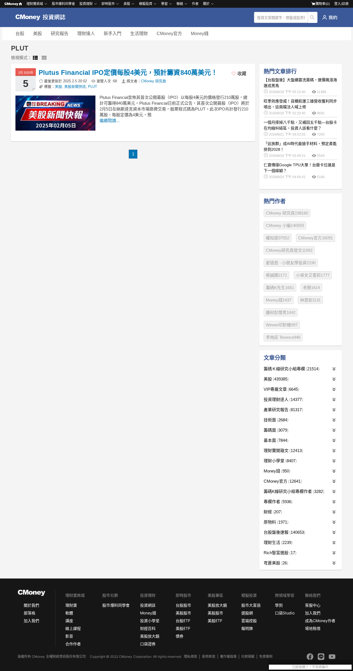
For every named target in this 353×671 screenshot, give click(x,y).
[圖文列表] (35, 58)
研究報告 (59, 33)
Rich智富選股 (279, 552)
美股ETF (183, 628)
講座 (69, 620)
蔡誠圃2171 (276, 275)
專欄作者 (277, 501)
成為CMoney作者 (320, 620)
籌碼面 (275, 430)
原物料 (275, 522)
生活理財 (139, 33)
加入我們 (31, 620)
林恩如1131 (310, 300)
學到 (279, 605)
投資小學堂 (149, 620)
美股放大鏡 (149, 636)
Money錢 (199, 33)
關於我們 (31, 605)
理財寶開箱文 (283, 450)
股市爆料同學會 (63, 4)
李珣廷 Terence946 (283, 337)
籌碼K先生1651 (280, 287)
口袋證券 (148, 643)
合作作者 (73, 643)
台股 (19, 33)
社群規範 (248, 656)
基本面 (275, 440)
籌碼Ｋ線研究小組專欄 (291, 368)
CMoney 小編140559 (285, 225)
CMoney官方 (169, 33)
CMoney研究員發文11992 (289, 250)
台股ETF (183, 620)
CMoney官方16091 (315, 238)
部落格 (29, 613)
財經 (272, 511)
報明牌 (247, 628)
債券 (179, 636)
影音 (69, 636)
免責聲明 (265, 656)
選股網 (247, 613)
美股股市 (183, 613)
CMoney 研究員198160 (287, 213)
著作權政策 (228, 656)
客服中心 (312, 605)
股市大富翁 (251, 605)
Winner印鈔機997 (282, 325)
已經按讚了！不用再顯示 (310, 667)
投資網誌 (148, 605)
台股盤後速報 (284, 532)
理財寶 (71, 605)
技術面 (275, 420)
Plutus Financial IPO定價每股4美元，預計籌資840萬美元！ (128, 72)
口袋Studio (284, 613)
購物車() (322, 4)
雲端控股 (249, 620)
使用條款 (208, 656)
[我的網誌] (330, 17)
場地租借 (312, 628)
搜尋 (313, 17)
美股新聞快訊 (75, 86)
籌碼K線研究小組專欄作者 (293, 491)
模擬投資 (145, 4)
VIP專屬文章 (281, 389)
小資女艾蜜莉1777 (313, 275)
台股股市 (183, 605)
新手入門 (112, 33)
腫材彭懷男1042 (280, 312)
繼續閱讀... (109, 120)
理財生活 (277, 542)
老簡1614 (311, 287)
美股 (37, 33)
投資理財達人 (283, 399)
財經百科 (148, 628)
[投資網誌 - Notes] (42, 17)
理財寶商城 (34, 4)
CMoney (11, 4)
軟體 (69, 613)
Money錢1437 (278, 300)
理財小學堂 (279, 460)
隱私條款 (190, 656)
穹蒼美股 (275, 563)
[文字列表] (44, 58)
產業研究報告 (283, 409)
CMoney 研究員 (153, 81)
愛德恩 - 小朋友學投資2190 (290, 262)
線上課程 (73, 628)
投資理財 (86, 4)
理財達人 (86, 33)
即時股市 (108, 4)
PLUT (92, 86)
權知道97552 (277, 238)
